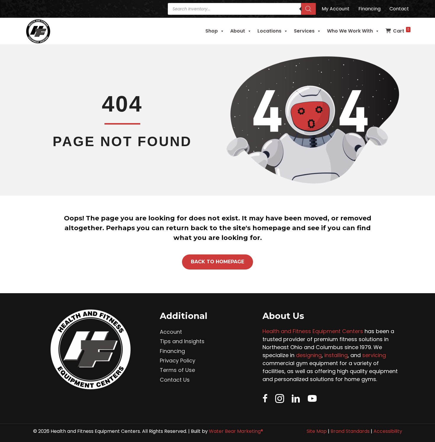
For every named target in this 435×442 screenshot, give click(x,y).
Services (304, 31)
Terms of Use (177, 370)
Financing (172, 351)
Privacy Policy (177, 360)
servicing (374, 355)
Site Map (317, 431)
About (237, 31)
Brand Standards (350, 431)
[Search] (308, 9)
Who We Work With (350, 31)
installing (336, 355)
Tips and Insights (182, 341)
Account (171, 331)
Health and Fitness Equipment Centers (312, 331)
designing (309, 355)
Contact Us (175, 379)
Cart (401, 30)
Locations (269, 31)
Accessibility (387, 431)
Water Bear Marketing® (236, 431)
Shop (211, 31)
